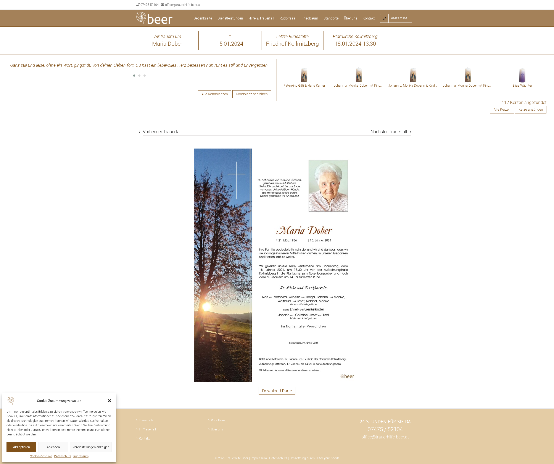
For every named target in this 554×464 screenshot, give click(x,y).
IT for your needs (328, 458)
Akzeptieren (21, 447)
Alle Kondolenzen (214, 94)
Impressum (81, 456)
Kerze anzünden (531, 109)
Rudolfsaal (218, 420)
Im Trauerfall (147, 429)
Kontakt (144, 438)
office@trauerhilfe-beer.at (183, 5)
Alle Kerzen (502, 109)
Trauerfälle (146, 420)
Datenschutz (62, 456)
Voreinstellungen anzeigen (90, 447)
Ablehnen (53, 447)
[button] (109, 401)
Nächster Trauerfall (389, 131)
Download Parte (277, 390)
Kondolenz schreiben (252, 94)
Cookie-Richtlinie (41, 456)
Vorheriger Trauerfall (162, 131)
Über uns (217, 429)
